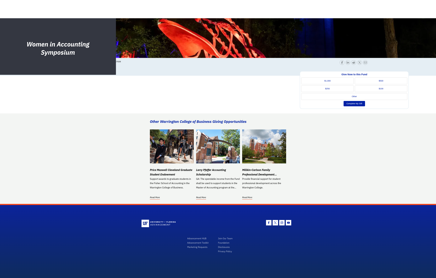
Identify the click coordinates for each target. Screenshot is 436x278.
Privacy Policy (225, 251)
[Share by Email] (366, 63)
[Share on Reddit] (354, 63)
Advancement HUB (196, 238)
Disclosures (224, 247)
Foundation (223, 242)
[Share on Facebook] (343, 63)
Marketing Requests (197, 247)
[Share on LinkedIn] (348, 63)
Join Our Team (225, 238)
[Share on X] (360, 63)
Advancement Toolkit (198, 242)
